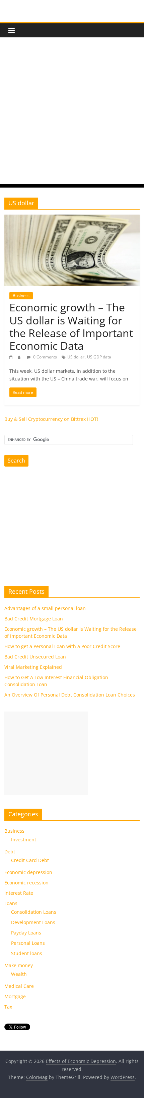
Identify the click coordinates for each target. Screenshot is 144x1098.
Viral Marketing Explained (33, 667)
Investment (23, 839)
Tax (8, 1007)
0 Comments (44, 357)
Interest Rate (18, 893)
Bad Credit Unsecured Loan (35, 656)
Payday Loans (26, 932)
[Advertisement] (72, 112)
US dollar (75, 357)
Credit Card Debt (30, 860)
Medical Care (19, 986)
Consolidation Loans (33, 912)
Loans (10, 903)
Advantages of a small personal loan (45, 608)
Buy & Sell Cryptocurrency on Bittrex (45, 419)
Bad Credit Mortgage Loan (33, 618)
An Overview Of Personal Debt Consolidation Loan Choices (69, 695)
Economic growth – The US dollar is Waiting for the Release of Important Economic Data (71, 326)
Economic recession (26, 882)
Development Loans (33, 922)
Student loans (26, 953)
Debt (9, 851)
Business (21, 295)
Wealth (19, 974)
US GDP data (99, 357)
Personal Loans (28, 943)
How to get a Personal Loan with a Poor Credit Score (62, 646)
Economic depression (28, 872)
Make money (18, 965)
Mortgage (15, 996)
